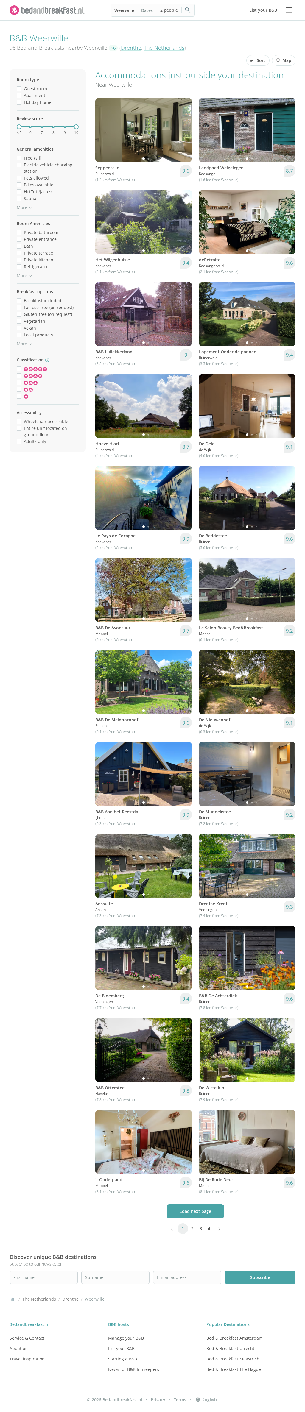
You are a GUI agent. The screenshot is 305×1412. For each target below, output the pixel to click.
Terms (180, 1399)
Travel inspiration (27, 1359)
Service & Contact (27, 1338)
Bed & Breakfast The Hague (233, 1369)
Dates (147, 10)
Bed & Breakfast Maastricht (233, 1359)
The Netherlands (164, 47)
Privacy (158, 1399)
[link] (48, 10)
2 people (169, 10)
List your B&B (121, 1348)
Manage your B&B (126, 1338)
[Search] (187, 10)
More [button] (22, 207)
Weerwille (124, 10)
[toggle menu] (289, 10)
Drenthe (131, 47)
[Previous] (103, 130)
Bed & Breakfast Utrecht (230, 1348)
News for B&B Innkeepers (133, 1369)
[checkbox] (19, 88)
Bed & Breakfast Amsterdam (234, 1338)
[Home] (13, 1299)
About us (18, 1348)
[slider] (19, 126)
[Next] (183, 130)
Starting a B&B (122, 1359)
